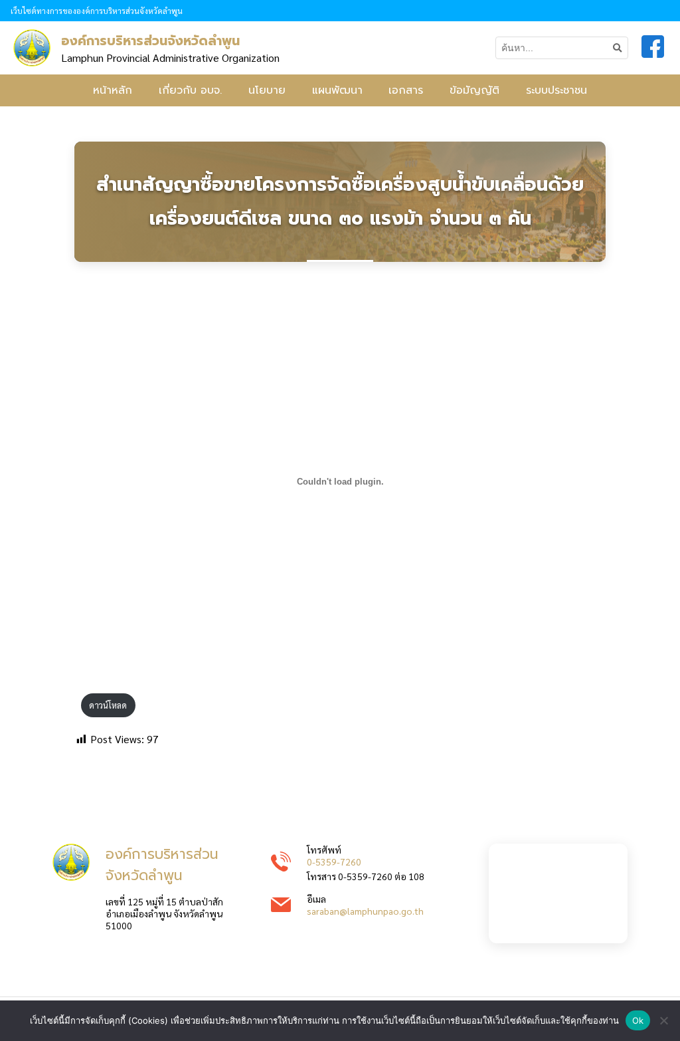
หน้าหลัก (112, 90)
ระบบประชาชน (556, 90)
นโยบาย (267, 90)
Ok (638, 1020)
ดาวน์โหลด (108, 705)
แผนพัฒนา (337, 90)
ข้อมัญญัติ (474, 90)
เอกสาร (405, 90)
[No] (663, 1020)
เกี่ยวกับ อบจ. (190, 90)
